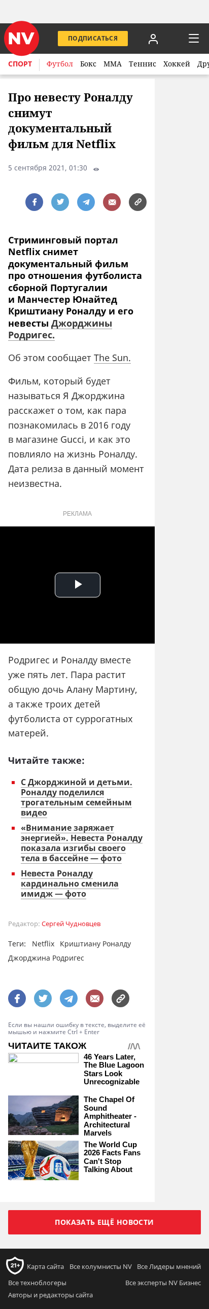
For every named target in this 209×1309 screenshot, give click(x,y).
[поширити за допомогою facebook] (34, 202)
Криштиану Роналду (95, 943)
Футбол (60, 63)
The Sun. (112, 357)
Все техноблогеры (37, 1282)
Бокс (88, 63)
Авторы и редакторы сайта (50, 1294)
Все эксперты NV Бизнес (163, 1282)
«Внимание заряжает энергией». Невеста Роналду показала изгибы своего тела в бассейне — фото (82, 843)
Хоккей (176, 63)
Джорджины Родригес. (60, 329)
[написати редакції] (112, 202)
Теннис (142, 63)
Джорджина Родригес (46, 958)
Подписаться (93, 38)
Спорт (20, 63)
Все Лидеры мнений (169, 1266)
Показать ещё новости (104, 1222)
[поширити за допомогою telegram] (86, 202)
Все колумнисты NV (100, 1266)
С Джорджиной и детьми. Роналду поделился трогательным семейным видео (76, 797)
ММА (112, 63)
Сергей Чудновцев (71, 923)
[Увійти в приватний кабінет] (153, 38)
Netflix (43, 943)
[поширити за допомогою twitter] (60, 202)
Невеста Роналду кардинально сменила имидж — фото (70, 883)
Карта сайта (45, 1266)
